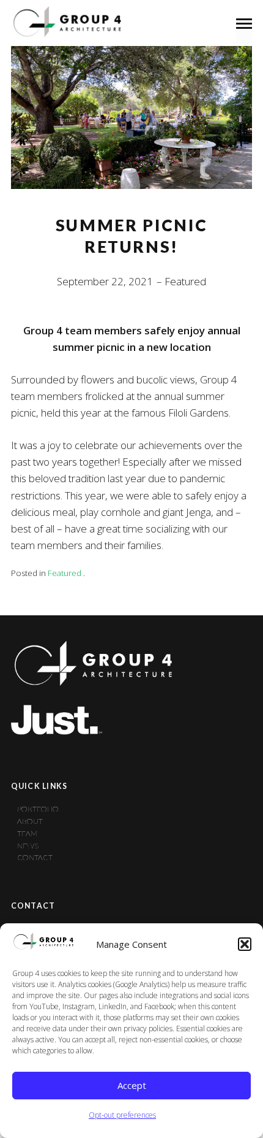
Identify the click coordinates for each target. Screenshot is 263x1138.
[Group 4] (66, 22)
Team (27, 833)
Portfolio (38, 808)
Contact (35, 857)
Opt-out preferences (122, 1115)
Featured (185, 281)
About (30, 821)
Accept (131, 1085)
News (28, 845)
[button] (245, 944)
